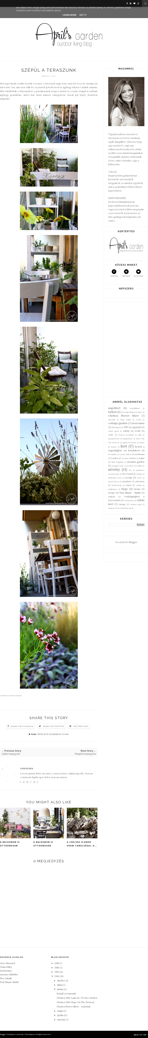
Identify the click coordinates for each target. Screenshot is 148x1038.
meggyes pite (118, 466)
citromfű (111, 420)
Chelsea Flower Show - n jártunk (73, 1006)
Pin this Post (81, 726)
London (114, 458)
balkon (112, 412)
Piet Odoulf (6, 978)
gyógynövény (113, 439)
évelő (137, 431)
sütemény (139, 481)
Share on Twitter (53, 726)
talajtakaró (112, 489)
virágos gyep (136, 504)
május (141, 458)
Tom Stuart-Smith (9, 982)
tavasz (137, 489)
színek (128, 485)
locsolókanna (138, 454)
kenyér (114, 447)
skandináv (126, 481)
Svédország (117, 485)
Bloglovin (138, 276)
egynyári (136, 427)
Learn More (69, 15)
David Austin (138, 423)
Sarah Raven (113, 481)
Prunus (139, 474)
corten (138, 420)
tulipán (111, 496)
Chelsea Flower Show (123, 415)
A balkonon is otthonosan (10, 844)
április (60, 1015)
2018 (56, 963)
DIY (126, 427)
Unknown (26, 768)
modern (130, 466)
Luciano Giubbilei (129, 458)
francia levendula (126, 435)
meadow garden (135, 461)
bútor (140, 412)
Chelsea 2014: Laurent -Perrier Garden (77, 998)
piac (117, 474)
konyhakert (55, 734)
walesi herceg (125, 508)
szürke (139, 485)
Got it (83, 15)
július (59, 985)
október (61, 980)
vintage (122, 504)
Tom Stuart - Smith (130, 492)
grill (139, 435)
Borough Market (128, 412)
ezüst (110, 434)
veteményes (129, 500)
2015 (56, 972)
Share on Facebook (22, 726)
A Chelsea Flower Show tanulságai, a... (82, 844)
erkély (40, 734)
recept (128, 477)
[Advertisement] (126, 349)
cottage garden (117, 423)
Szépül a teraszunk (66, 993)
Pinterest (126, 276)
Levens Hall (124, 454)
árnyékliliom (135, 408)
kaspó (141, 442)
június (60, 989)
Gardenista (6, 970)
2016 (56, 967)
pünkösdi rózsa (114, 478)
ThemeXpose (29, 1034)
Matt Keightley (117, 462)
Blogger (133, 542)
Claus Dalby (125, 420)
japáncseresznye (129, 442)
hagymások (127, 439)
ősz (130, 470)
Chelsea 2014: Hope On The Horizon (75, 1002)
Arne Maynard (7, 963)
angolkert (114, 408)
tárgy (124, 489)
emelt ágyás (113, 431)
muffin (139, 466)
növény (114, 469)
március (61, 1019)
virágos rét (112, 508)
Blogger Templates (7, 1034)
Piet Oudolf (127, 474)
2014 (56, 976)
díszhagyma (117, 427)
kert (46, 734)
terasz (65, 734)
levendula (112, 454)
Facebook (114, 276)
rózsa (139, 478)
